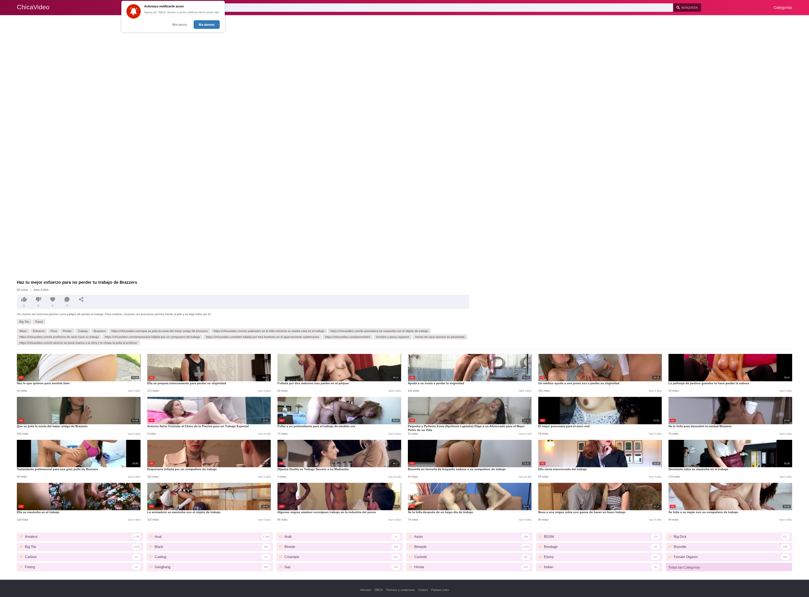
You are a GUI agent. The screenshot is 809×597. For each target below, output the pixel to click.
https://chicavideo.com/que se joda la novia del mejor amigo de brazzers (159, 331)
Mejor (23, 331)
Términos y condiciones (400, 590)
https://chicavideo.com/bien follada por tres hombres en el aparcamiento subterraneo (262, 337)
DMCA (379, 590)
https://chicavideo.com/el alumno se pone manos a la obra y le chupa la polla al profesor (78, 342)
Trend (39, 321)
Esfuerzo (39, 331)
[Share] (81, 299)
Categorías (783, 7)
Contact (423, 590)
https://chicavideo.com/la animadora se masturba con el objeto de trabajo (379, 331)
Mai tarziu (179, 24)
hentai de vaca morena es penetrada (440, 337)
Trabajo (83, 331)
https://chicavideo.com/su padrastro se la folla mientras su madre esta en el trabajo (269, 331)
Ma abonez (207, 24)
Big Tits (24, 321)
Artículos (365, 590)
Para (54, 331)
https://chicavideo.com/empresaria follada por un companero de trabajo (152, 337)
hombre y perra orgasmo (392, 337)
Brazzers (100, 331)
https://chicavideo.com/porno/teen (347, 337)
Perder (67, 331)
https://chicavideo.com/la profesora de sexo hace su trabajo (59, 337)
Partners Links (440, 590)
